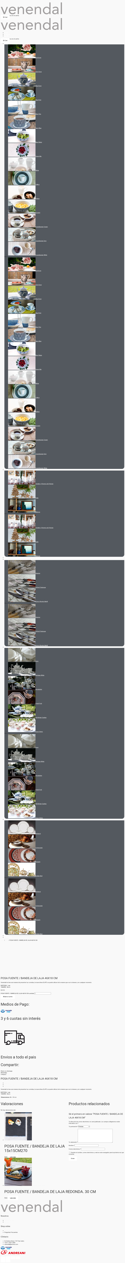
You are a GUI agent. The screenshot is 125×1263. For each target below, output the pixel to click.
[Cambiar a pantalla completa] (13, 1257)
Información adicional (10, 1084)
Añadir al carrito (8, 996)
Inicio (2, 940)
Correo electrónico (75, 1149)
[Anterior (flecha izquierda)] (3, 1260)
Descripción (7, 1083)
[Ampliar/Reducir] (18, 1257)
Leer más (13, 1157)
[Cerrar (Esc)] (3, 1257)
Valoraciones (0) (9, 1086)
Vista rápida (41, 1140)
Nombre (72, 1145)
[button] (64, 256)
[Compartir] (8, 1257)
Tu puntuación (73, 1126)
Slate (6, 940)
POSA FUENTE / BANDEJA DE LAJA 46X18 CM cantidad (17, 993)
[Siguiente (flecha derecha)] (8, 1260)
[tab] (64, 1083)
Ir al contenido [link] (5, 1)
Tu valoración (73, 1142)
